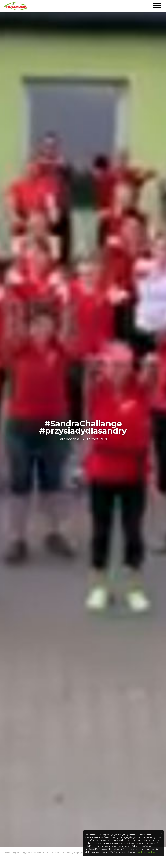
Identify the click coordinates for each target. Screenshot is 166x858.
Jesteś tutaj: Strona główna (18, 852)
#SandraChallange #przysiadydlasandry (76, 852)
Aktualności (43, 852)
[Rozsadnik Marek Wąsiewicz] (16, 6)
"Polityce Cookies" (146, 851)
